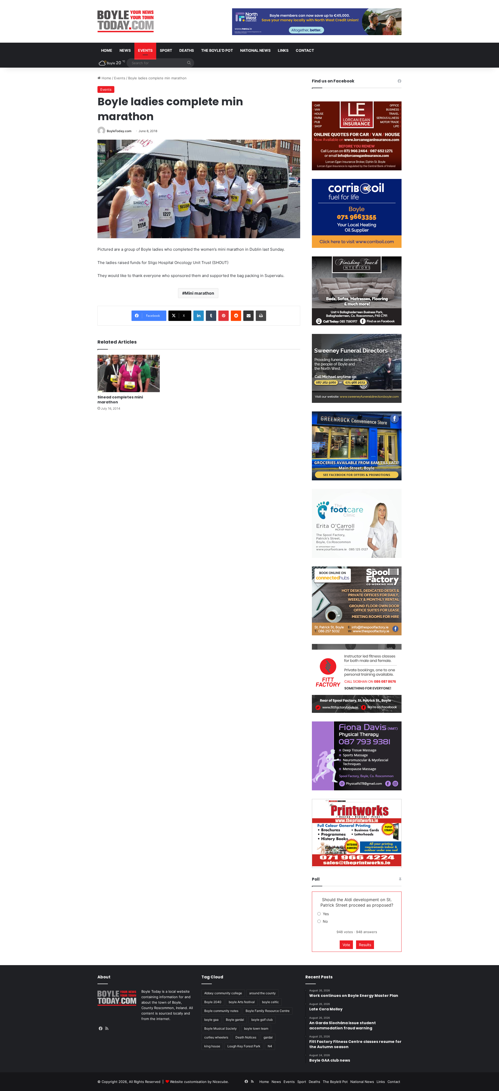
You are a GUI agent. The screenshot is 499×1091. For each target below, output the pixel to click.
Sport (166, 50)
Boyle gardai (235, 1020)
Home (106, 50)
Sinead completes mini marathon (120, 400)
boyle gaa (211, 1020)
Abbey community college (223, 993)
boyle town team (256, 1028)
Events (145, 50)
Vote (346, 944)
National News (255, 50)
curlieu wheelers (216, 1037)
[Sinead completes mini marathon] (128, 373)
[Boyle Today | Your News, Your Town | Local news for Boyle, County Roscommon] (125, 21)
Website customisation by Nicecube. (199, 1082)
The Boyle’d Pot (217, 50)
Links (283, 50)
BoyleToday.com (119, 131)
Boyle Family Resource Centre (268, 1011)
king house (212, 1046)
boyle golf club (262, 1020)
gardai (268, 1037)
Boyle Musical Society (220, 1028)
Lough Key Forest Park (243, 1046)
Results (365, 944)
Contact (305, 50)
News (125, 50)
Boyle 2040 (212, 1002)
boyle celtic (270, 1002)
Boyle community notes (221, 1011)
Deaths (186, 50)
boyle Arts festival (242, 1002)
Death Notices (245, 1037)
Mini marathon (199, 293)
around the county (262, 993)
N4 (270, 1046)
